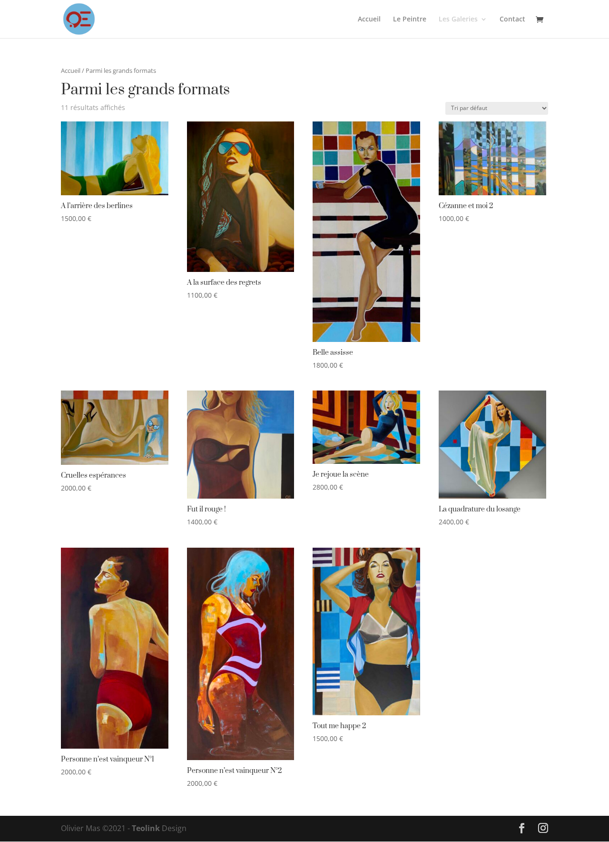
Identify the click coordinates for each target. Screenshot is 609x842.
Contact (512, 19)
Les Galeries (458, 19)
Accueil (369, 19)
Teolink (147, 828)
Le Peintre (409, 19)
